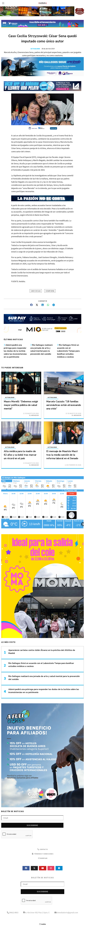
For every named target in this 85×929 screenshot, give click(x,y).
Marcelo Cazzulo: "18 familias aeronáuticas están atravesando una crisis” (63, 405)
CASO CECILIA (36, 291)
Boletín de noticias (12, 811)
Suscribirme (32, 825)
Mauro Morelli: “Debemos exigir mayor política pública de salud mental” (21, 405)
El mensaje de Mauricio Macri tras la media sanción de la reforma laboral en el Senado (62, 455)
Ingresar (43, 858)
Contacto (43, 849)
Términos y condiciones (43, 854)
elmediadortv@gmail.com (67, 912)
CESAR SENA (50, 291)
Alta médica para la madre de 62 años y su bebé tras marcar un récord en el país (20, 455)
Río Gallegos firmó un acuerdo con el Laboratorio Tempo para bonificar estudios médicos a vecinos (68, 351)
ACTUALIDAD (35, 49)
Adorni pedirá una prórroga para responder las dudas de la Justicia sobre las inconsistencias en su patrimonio (15, 351)
